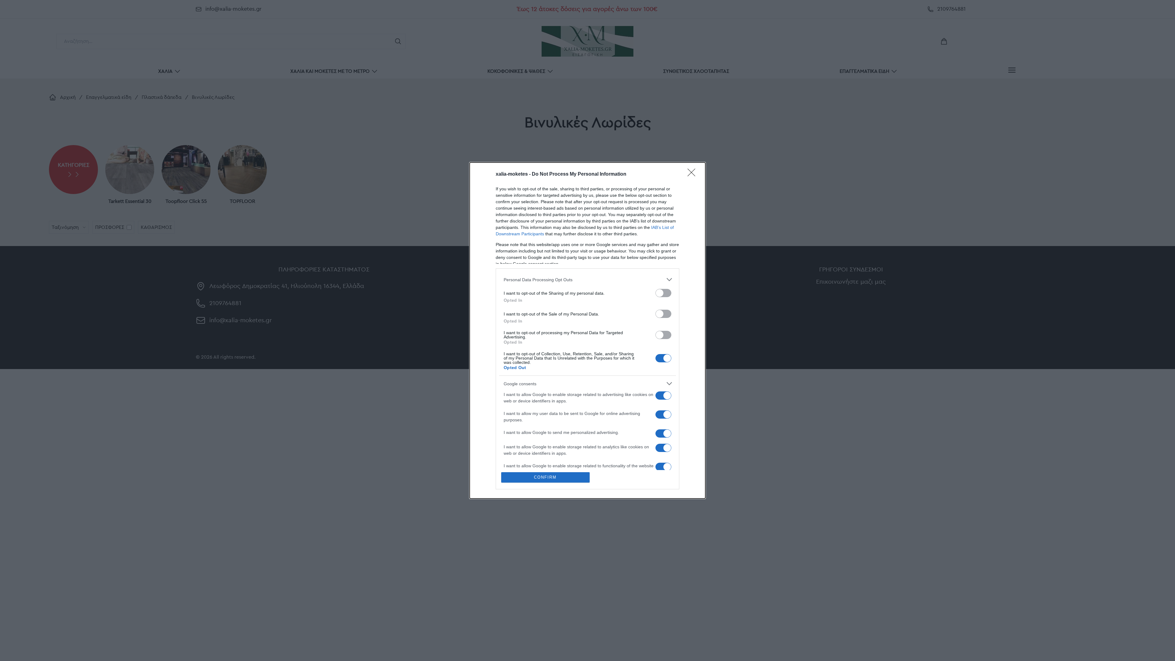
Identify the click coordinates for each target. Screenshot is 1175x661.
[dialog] (587, 330)
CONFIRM (545, 477)
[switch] (663, 293)
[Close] (693, 174)
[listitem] (587, 279)
